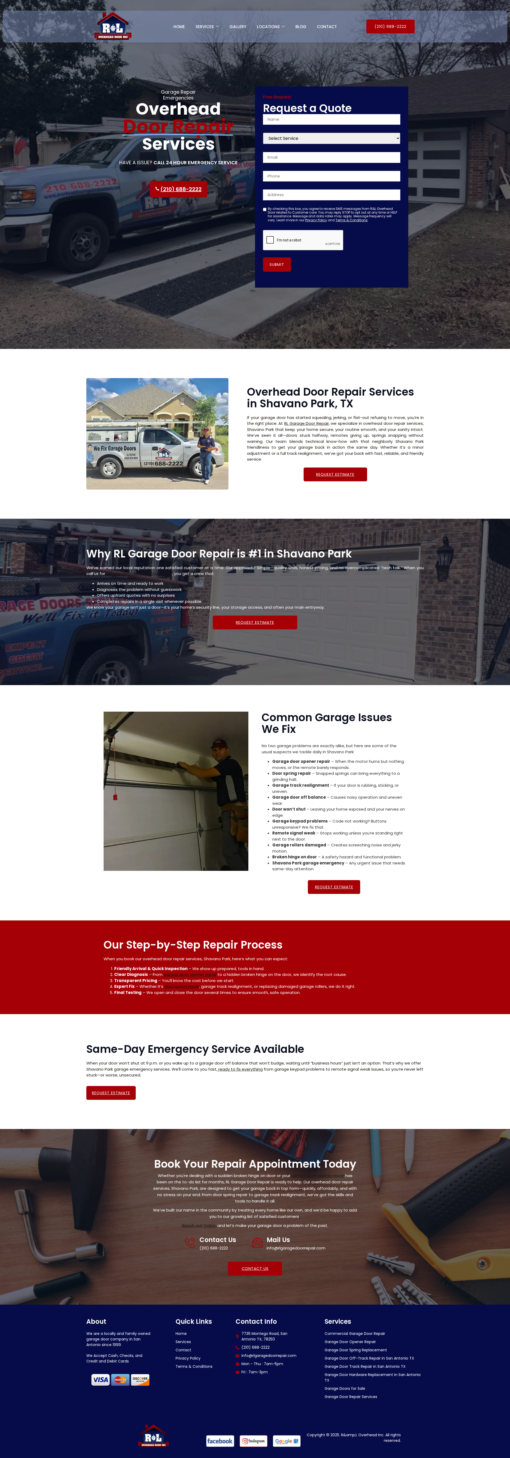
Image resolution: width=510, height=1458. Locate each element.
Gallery (238, 26)
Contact (327, 26)
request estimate (335, 474)
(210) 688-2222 (390, 26)
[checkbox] (264, 209)
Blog (300, 26)
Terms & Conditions (351, 220)
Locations (268, 26)
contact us (255, 1268)
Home (179, 26)
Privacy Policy (316, 220)
